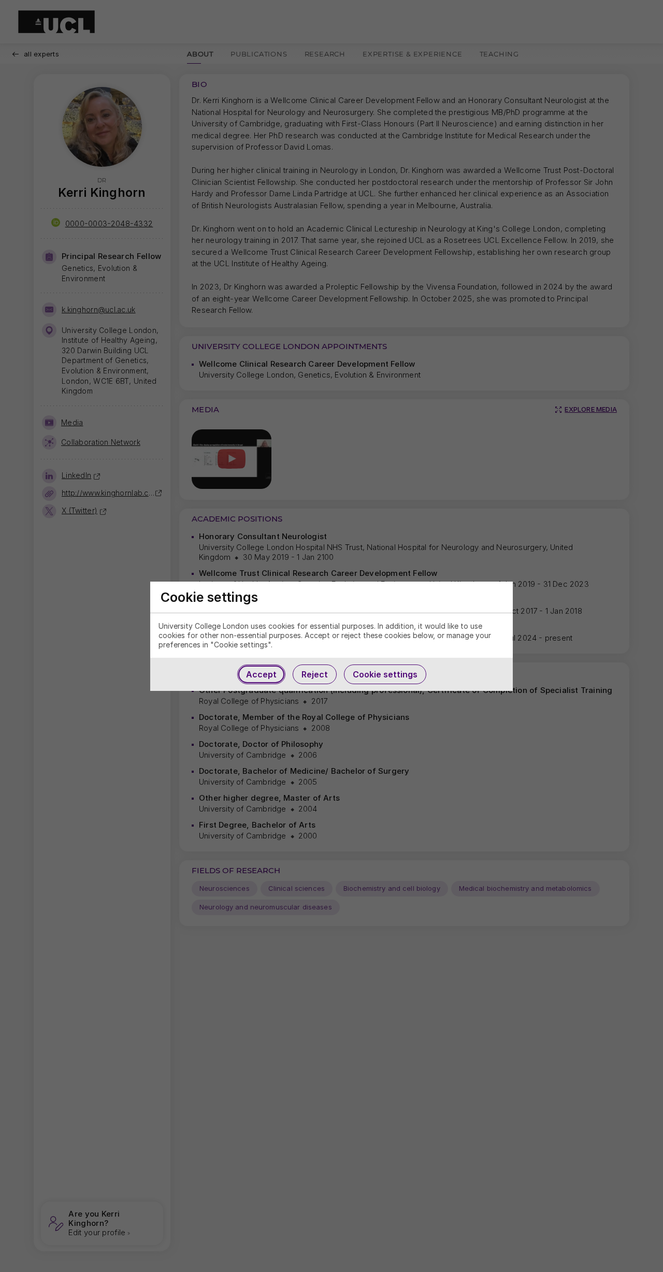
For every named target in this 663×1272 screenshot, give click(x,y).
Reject (314, 674)
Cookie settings (385, 674)
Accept (261, 674)
